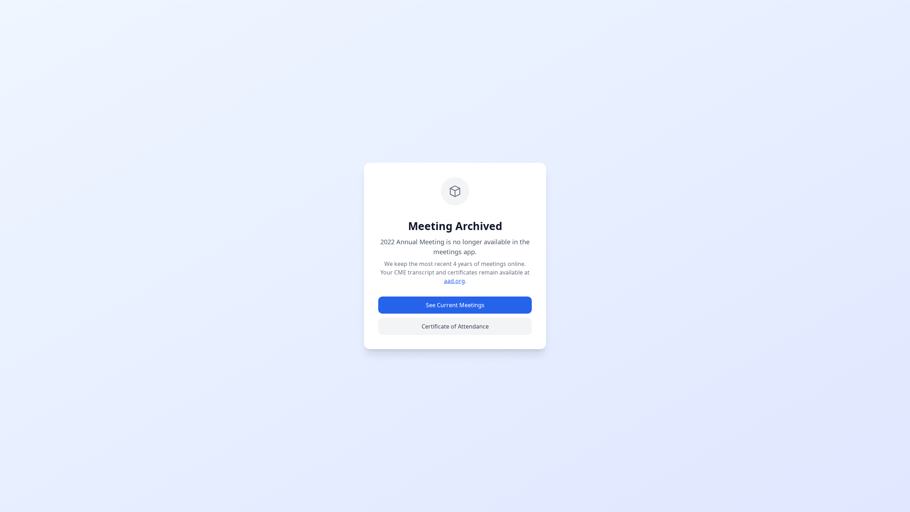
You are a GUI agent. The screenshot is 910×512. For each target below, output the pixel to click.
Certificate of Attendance (455, 326)
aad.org (454, 281)
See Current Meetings (455, 305)
